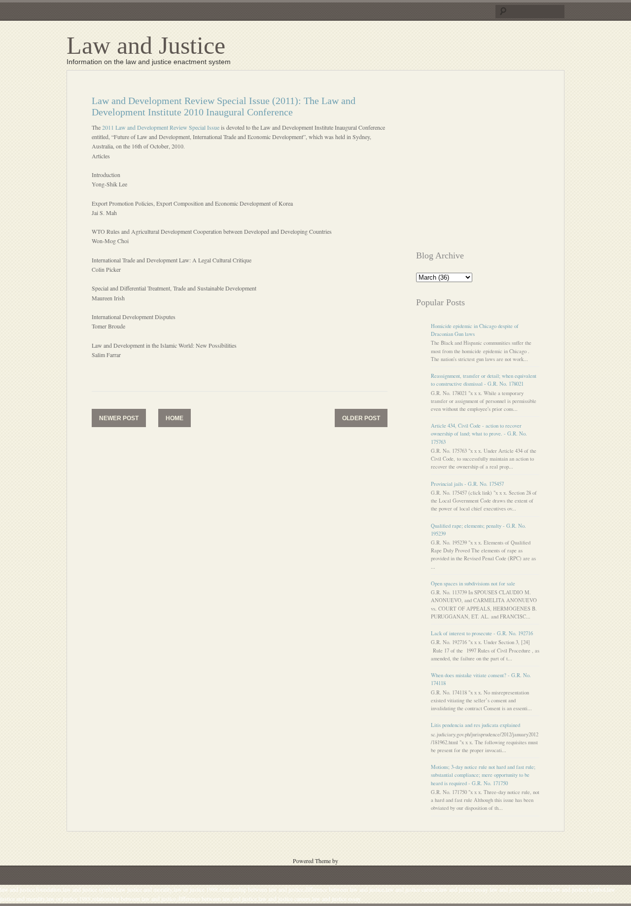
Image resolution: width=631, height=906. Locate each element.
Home (174, 418)
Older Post (361, 418)
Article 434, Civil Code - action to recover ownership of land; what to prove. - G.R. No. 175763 (479, 433)
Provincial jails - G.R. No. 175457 (467, 483)
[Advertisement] (499, 164)
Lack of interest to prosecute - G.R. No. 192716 (482, 633)
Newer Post (119, 418)
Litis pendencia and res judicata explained (475, 725)
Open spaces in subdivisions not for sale (473, 583)
